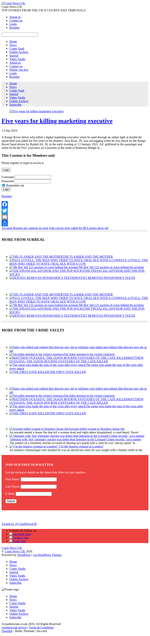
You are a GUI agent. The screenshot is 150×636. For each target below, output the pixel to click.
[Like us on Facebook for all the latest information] (20, 534)
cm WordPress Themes (47, 555)
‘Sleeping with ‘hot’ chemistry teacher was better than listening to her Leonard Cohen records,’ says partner (75, 439)
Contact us (15, 20)
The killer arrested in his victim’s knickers (89, 354)
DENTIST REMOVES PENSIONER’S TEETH (104, 277)
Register (14, 27)
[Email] (75, 217)
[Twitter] (75, 210)
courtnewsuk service (14, 627)
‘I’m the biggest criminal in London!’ (81, 446)
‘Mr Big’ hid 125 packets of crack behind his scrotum (111, 267)
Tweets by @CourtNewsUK (19, 524)
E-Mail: (10, 493)
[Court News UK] (13, 3)
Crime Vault (16, 48)
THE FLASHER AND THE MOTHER (88, 256)
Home (13, 41)
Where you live (18, 69)
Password (7, 181)
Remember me (15, 185)
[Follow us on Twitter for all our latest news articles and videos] (19, 537)
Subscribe (15, 104)
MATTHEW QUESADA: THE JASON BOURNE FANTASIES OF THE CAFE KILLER (76, 359)
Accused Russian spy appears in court (25, 228)
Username (8, 177)
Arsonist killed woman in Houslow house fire (97, 428)
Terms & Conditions (41, 627)
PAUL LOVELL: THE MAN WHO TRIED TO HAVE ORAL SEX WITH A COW (78, 261)
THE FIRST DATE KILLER (67, 372)
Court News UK (15, 551)
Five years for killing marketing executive (57, 120)
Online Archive (18, 52)
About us (15, 17)
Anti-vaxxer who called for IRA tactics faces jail (78, 228)
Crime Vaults (17, 568)
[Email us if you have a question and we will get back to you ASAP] (17, 541)
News (13, 45)
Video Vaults (17, 59)
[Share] (75, 223)
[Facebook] (75, 204)
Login (13, 24)
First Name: (12, 479)
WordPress (23, 555)
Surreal (13, 55)
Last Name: (12, 486)
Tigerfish (7, 631)
